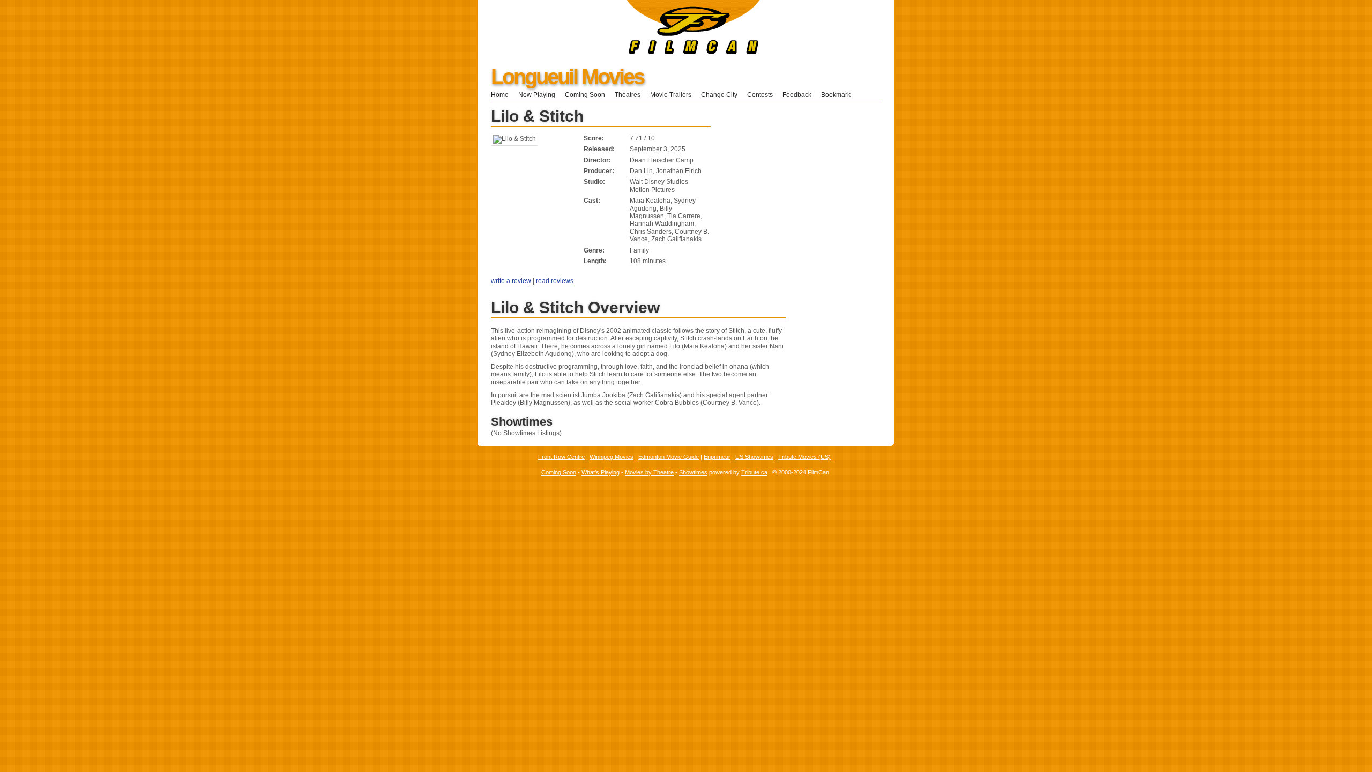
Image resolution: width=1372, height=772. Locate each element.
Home (500, 95)
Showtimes (693, 472)
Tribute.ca (754, 472)
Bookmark (839, 95)
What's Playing (600, 472)
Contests (760, 95)
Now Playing (536, 95)
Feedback (796, 95)
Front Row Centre (561, 457)
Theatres (627, 95)
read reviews (554, 281)
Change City (719, 95)
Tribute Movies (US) (804, 457)
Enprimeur (717, 457)
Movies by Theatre (649, 472)
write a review (511, 281)
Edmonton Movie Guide (668, 457)
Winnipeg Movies (611, 457)
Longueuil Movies (567, 76)
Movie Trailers (670, 95)
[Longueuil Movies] (619, 52)
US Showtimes (754, 457)
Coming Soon (585, 95)
